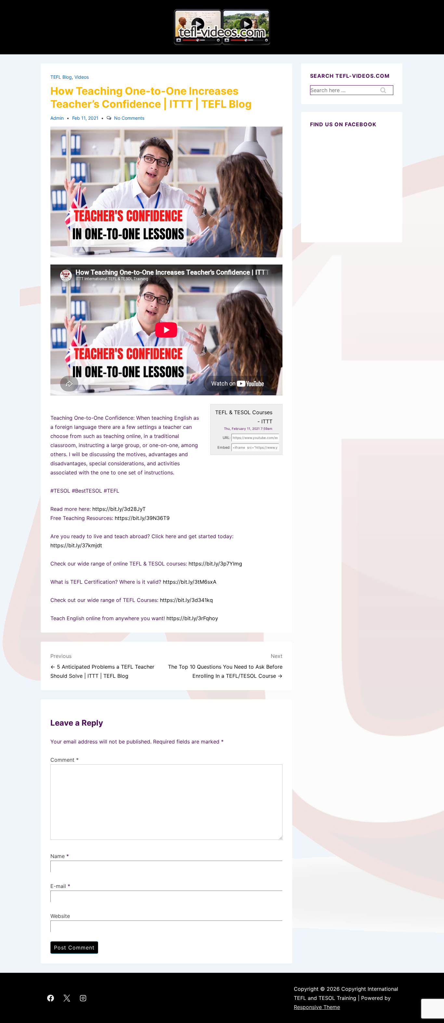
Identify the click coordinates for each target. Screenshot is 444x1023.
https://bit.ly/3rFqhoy (192, 618)
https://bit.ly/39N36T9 (142, 518)
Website (60, 916)
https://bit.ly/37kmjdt (76, 545)
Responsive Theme (317, 1007)
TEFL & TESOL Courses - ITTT (243, 417)
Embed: (223, 447)
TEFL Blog (61, 77)
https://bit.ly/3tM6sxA (189, 582)
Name (57, 856)
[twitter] (67, 998)
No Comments (129, 118)
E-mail (58, 886)
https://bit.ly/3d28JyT (119, 509)
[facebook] (51, 998)
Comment (64, 760)
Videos (81, 77)
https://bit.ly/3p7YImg (215, 563)
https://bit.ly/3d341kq (186, 600)
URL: (226, 437)
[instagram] (83, 998)
